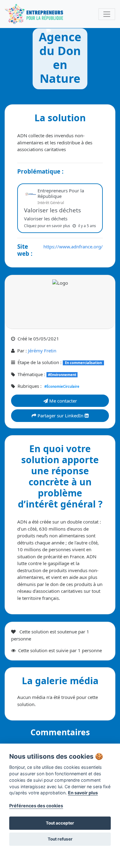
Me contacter (62, 401)
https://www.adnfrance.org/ (73, 246)
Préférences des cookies (36, 805)
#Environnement (62, 374)
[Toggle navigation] (106, 14)
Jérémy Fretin (42, 350)
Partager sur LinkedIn (60, 415)
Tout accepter (60, 823)
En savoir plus (83, 792)
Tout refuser (60, 839)
